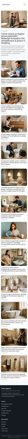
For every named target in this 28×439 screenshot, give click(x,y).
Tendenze (3, 415)
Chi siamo (3, 422)
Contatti (3, 426)
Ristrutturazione (4, 413)
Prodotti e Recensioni (6, 410)
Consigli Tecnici (4, 406)
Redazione (3, 424)
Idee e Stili (3, 408)
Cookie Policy (4, 431)
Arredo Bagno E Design (6, 404)
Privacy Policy (4, 428)
